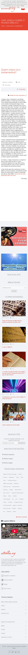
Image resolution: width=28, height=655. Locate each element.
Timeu (17, 477)
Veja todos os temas (6, 637)
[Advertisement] (14, 45)
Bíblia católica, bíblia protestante (9, 602)
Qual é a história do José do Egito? (11, 425)
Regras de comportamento (8, 622)
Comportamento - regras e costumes (12, 505)
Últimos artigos (8, 463)
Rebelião (21, 499)
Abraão (14, 508)
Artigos (5, 584)
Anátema (16, 483)
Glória (9, 496)
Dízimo (20, 474)
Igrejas (3, 625)
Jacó (16, 499)
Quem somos (7, 588)
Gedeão (15, 496)
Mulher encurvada (7, 483)
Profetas (10, 502)
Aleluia (4, 496)
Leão (4, 480)
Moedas (3, 609)
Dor (4, 511)
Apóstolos (11, 477)
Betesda (9, 511)
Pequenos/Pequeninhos (17, 493)
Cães (22, 477)
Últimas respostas (8, 454)
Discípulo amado (18, 502)
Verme (14, 511)
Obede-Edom (18, 489)
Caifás (4, 502)
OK (18, 7)
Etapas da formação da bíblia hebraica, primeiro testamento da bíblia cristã (12, 321)
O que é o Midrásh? (7, 347)
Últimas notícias (8, 458)
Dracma (5, 477)
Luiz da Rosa (22, 89)
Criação (3, 629)
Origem (11, 489)
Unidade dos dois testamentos (17, 95)
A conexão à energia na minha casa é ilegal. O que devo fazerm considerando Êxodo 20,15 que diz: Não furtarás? (14, 373)
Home (2, 26)
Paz (13, 499)
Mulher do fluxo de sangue (10, 474)
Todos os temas (21, 517)
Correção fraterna (11, 480)
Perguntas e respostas (9, 575)
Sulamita (5, 489)
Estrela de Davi (7, 486)
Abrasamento (15, 486)
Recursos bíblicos (8, 580)
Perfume (20, 508)
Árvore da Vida (6, 508)
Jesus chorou (6, 493)
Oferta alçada (6, 499)
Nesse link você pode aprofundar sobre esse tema (13, 174)
